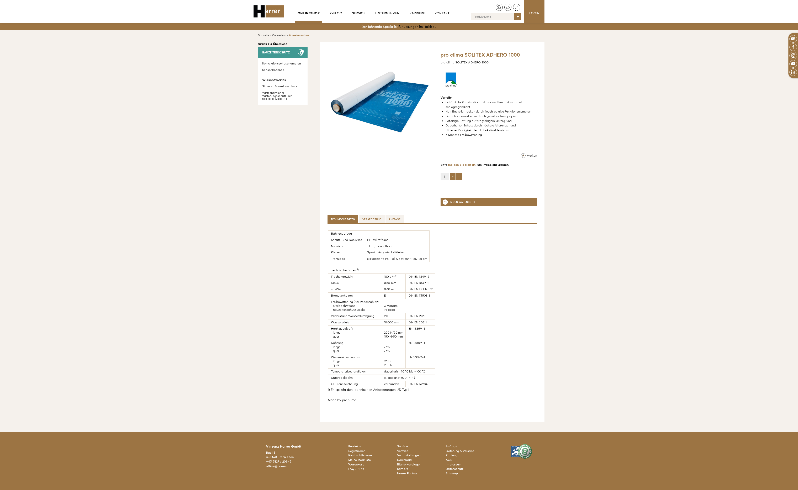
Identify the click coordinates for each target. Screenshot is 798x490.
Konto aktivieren (360, 455)
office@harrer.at (277, 466)
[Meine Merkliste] (516, 7)
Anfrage (451, 446)
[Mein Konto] (499, 7)
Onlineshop (309, 13)
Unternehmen (387, 13)
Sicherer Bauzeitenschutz (279, 86)
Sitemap (452, 473)
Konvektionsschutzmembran (281, 63)
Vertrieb (403, 451)
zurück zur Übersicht (272, 44)
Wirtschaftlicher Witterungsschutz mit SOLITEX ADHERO (277, 96)
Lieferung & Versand (460, 451)
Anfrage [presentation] (394, 219)
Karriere (417, 13)
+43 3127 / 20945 (279, 461)
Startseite (263, 35)
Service (358, 13)
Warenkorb (356, 464)
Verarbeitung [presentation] (371, 219)
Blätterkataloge (408, 464)
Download (404, 460)
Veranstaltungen (409, 455)
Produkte (354, 446)
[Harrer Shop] (271, 11)
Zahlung (451, 455)
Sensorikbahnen (273, 70)
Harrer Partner (407, 473)
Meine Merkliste (359, 460)
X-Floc (336, 13)
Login (534, 13)
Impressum (454, 464)
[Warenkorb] (507, 7)
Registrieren (356, 451)
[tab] (343, 219)
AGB (449, 460)
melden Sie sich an (461, 165)
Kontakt (442, 13)
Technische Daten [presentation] (343, 219)
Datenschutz (454, 469)
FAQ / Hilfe (356, 469)
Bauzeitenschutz (299, 35)
